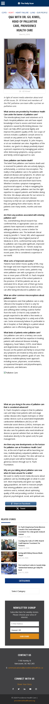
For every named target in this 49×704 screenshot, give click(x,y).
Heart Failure (22, 12)
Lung (32, 12)
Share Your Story (24, 684)
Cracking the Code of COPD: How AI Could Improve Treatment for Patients (31, 543)
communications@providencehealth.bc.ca (25, 667)
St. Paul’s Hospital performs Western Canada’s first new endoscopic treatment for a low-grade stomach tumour (31, 530)
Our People (42, 12)
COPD (4, 12)
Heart (11, 12)
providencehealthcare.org (24, 700)
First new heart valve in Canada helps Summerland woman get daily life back (32, 567)
